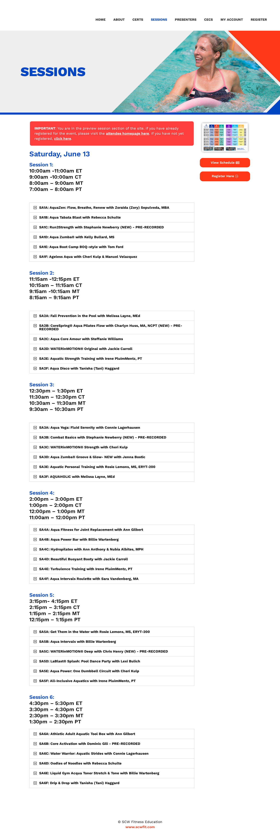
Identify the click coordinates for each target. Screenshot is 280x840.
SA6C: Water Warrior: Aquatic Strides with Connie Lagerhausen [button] (94, 753)
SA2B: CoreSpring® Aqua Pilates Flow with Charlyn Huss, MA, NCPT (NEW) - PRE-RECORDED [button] (110, 327)
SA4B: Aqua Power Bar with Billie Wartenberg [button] (79, 539)
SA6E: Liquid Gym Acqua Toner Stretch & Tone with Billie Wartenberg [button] (99, 773)
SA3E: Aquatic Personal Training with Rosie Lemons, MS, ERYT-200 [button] (97, 467)
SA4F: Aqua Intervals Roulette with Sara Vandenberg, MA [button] (89, 579)
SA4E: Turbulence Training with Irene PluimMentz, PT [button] (85, 569)
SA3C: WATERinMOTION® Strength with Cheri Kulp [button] (83, 447)
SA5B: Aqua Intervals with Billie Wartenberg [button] (77, 641)
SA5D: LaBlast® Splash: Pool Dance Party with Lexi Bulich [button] (89, 661)
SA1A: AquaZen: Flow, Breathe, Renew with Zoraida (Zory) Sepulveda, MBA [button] (104, 207)
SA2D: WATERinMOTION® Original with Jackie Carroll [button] (85, 349)
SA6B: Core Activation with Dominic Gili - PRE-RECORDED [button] (89, 744)
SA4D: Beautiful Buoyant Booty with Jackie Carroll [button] (83, 559)
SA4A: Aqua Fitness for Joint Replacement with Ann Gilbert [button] (91, 530)
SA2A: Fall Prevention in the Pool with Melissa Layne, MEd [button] (89, 316)
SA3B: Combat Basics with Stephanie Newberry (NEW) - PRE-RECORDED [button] (102, 437)
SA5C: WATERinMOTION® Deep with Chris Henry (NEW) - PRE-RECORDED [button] (103, 651)
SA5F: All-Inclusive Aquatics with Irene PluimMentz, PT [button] (87, 681)
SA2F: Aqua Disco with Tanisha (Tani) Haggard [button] (79, 368)
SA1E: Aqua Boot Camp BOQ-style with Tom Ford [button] (81, 247)
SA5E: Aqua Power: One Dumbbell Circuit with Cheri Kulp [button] (89, 671)
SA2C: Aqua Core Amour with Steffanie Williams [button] (81, 339)
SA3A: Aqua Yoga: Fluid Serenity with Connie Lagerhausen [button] (89, 427)
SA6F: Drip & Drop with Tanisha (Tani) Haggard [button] (79, 783)
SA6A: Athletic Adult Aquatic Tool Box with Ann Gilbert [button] (87, 734)
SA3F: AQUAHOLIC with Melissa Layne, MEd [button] (77, 477)
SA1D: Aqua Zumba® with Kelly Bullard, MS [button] (76, 237)
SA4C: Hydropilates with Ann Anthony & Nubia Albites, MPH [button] (91, 549)
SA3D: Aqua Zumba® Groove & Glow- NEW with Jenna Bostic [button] (92, 457)
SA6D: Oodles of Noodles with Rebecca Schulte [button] (80, 763)
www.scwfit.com (140, 827)
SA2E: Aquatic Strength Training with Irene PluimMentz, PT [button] (90, 358)
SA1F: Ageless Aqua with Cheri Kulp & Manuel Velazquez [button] (88, 257)
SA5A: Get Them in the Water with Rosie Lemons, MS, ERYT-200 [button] (94, 632)
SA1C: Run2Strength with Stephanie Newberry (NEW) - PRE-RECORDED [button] (101, 227)
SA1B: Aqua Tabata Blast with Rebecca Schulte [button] (80, 217)
